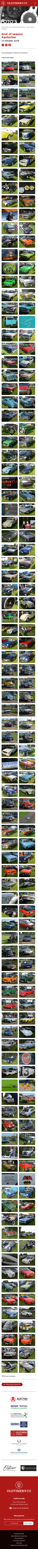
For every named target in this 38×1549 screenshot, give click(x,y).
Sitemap (19, 1543)
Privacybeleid (19, 1538)
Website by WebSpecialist (19, 1545)
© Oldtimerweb (19, 1534)
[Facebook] (9, 45)
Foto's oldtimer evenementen (17, 27)
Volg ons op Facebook (20, 1508)
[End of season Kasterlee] (10, 67)
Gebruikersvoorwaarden (19, 1536)
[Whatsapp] (6, 45)
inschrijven (28, 1523)
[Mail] (3, 45)
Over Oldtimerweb (19, 1502)
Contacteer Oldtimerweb (19, 1504)
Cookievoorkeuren (19, 1540)
